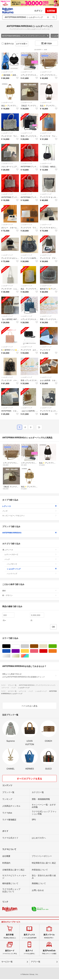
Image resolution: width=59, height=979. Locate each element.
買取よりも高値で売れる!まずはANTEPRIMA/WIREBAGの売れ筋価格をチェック (23, 675)
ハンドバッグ (12, 573)
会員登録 (51, 10)
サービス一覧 (7, 962)
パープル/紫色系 (19, 651)
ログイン (38, 10)
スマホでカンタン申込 (10, 952)
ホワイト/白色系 (19, 646)
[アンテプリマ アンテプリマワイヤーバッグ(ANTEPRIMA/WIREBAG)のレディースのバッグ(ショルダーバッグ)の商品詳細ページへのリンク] (49, 336)
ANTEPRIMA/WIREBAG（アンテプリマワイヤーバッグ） (24, 35)
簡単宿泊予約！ (49, 936)
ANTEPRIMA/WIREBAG (11, 532)
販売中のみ (9, 43)
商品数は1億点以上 (10, 936)
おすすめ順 (21, 43)
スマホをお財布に (29, 952)
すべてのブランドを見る (29, 778)
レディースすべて (11, 554)
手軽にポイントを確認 (49, 952)
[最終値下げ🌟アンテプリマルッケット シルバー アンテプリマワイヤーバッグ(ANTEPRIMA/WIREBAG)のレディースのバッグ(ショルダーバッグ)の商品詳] (49, 275)
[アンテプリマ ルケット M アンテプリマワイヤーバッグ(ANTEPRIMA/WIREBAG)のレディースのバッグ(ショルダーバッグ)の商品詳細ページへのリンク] (29, 336)
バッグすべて (12, 564)
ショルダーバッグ (7, 72)
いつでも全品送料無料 (29, 936)
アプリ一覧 (35, 962)
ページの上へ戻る (29, 705)
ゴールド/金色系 (19, 656)
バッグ (7, 559)
